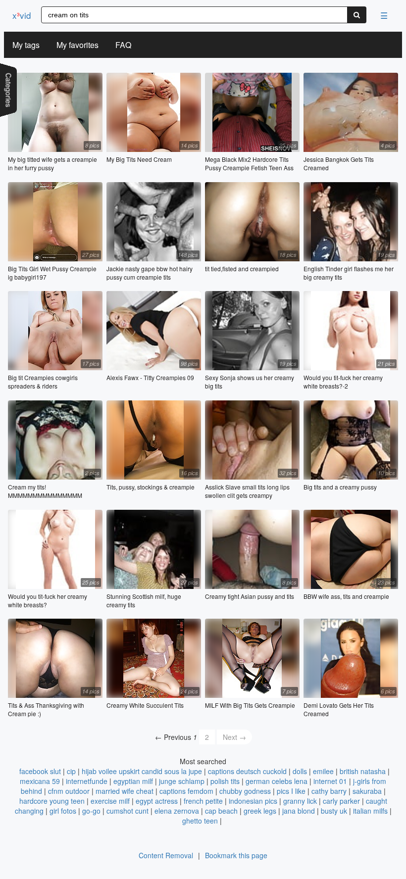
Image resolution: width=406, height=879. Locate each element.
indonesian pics (253, 801)
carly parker (341, 801)
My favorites (77, 44)
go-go (91, 811)
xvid (21, 15)
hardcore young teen (52, 801)
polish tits (225, 781)
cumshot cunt (127, 811)
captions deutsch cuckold (247, 771)
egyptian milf (133, 781)
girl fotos (63, 811)
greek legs (260, 811)
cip (71, 771)
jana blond (298, 811)
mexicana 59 (40, 781)
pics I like (291, 791)
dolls (300, 771)
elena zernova (176, 811)
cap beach (221, 811)
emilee (323, 771)
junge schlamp (181, 781)
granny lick (300, 801)
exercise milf (110, 801)
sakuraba (367, 791)
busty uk (334, 811)
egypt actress (157, 801)
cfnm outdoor (69, 791)
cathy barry (329, 791)
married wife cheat (124, 791)
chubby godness (245, 791)
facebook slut (40, 771)
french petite (203, 801)
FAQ (123, 44)
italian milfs (370, 811)
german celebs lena (276, 781)
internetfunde (86, 781)
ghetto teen (200, 821)
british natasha (363, 771)
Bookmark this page (236, 855)
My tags (26, 44)
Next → (234, 737)
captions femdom (186, 791)
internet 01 (330, 781)
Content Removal (166, 855)
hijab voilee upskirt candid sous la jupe (142, 771)
